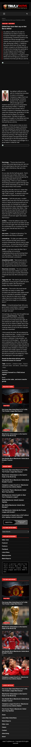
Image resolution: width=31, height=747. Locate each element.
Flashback (5, 549)
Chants (4, 727)
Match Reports (6, 558)
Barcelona (8, 363)
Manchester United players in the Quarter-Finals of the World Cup (15, 423)
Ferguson (25, 363)
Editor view (4, 23)
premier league (24, 365)
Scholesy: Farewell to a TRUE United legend (13, 372)
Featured (4, 543)
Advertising (5, 733)
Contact (4, 730)
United (4, 367)
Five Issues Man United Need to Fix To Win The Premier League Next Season (15, 398)
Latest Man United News (9, 718)
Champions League (17, 363)
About (4, 736)
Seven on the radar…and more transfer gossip (14, 379)
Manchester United (7, 365)
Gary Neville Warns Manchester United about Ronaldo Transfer (15, 447)
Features (4, 546)
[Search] (27, 13)
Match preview (6, 555)
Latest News (11, 23)
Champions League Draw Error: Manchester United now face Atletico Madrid (15, 666)
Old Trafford (16, 365)
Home (4, 715)
